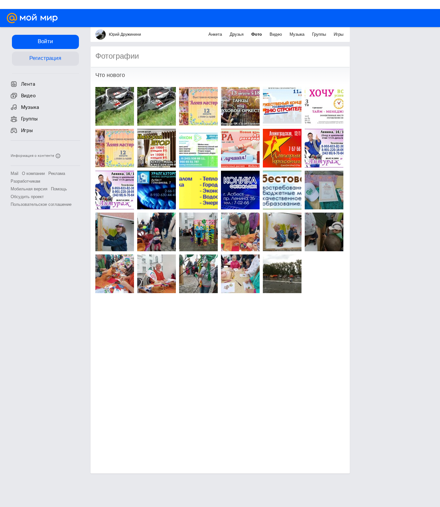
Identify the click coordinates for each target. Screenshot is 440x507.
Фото (257, 34)
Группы (319, 34)
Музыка (298, 34)
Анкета (215, 34)
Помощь (59, 189)
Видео (276, 34)
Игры (338, 34)
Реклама (56, 173)
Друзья (237, 34)
